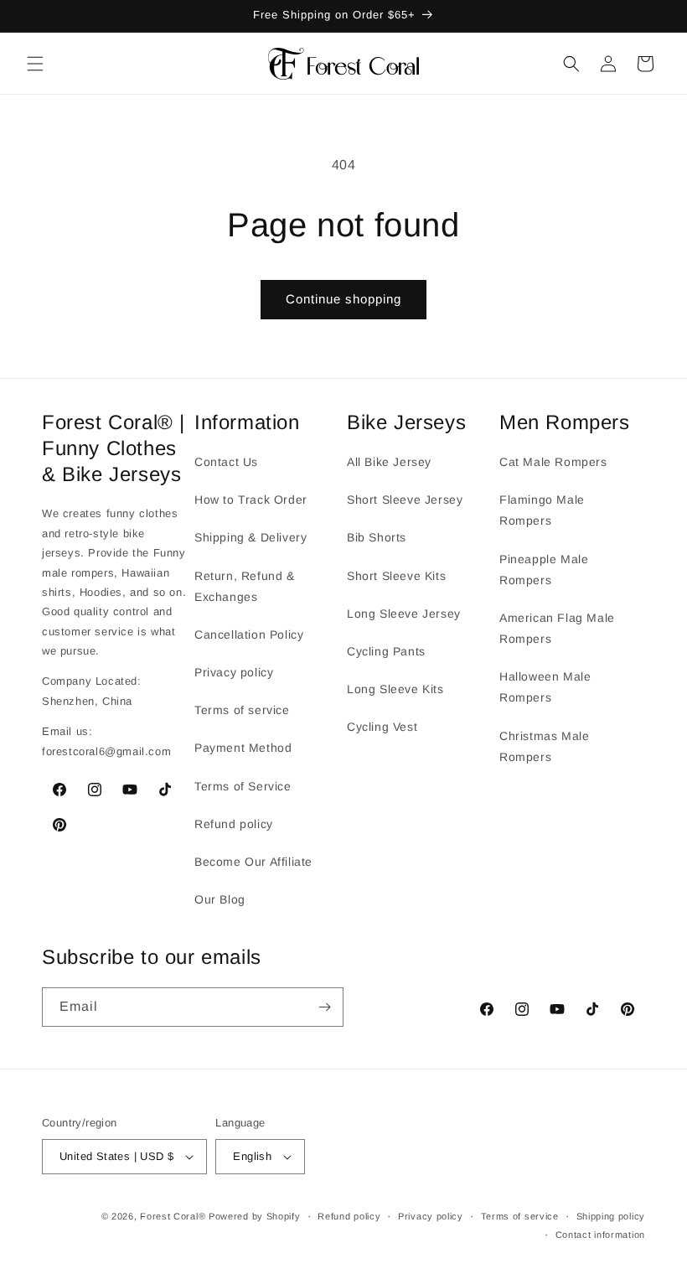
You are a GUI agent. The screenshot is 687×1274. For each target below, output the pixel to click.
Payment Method (243, 747)
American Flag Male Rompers (557, 628)
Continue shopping (343, 299)
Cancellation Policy (248, 634)
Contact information (600, 1235)
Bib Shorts (376, 537)
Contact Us (226, 462)
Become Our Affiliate (253, 861)
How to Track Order (250, 499)
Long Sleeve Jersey (404, 613)
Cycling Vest (382, 726)
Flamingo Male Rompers (542, 510)
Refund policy (233, 824)
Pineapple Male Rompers (543, 569)
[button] (35, 63)
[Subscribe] (324, 1007)
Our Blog (219, 899)
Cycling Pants (386, 651)
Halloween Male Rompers (545, 687)
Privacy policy (233, 672)
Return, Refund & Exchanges (244, 586)
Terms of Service (243, 786)
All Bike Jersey (389, 462)
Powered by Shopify (255, 1216)
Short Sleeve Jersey (404, 499)
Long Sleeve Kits (395, 689)
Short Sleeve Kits (396, 576)
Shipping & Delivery (250, 537)
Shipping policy (611, 1216)
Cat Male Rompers (553, 462)
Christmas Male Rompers (544, 746)
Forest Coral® (172, 1216)
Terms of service (242, 710)
